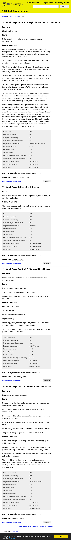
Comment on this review (11, 181)
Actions (46, 181)
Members (49, 2)
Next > (15, 531)
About (42, 2)
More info (12, 538)
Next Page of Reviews (28, 526)
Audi (10, 16)
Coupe (16, 16)
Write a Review (33, 2)
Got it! (61, 536)
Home (4, 16)
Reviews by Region (62, 2)
